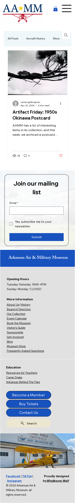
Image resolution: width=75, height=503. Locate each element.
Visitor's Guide (16, 328)
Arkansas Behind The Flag (23, 382)
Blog (10, 341)
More (56, 38)
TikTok (27, 476)
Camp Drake (14, 377)
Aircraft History (35, 38)
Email (13, 203)
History (25, 304)
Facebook (13, 476)
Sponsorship (15, 332)
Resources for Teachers (21, 373)
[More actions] (62, 103)
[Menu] (67, 8)
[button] (55, 8)
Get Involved (15, 337)
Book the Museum (19, 323)
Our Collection (16, 314)
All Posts (13, 38)
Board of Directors (19, 309)
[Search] (66, 35)
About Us (13, 304)
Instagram (14, 481)
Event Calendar (17, 318)
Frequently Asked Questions (25, 351)
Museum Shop (16, 346)
